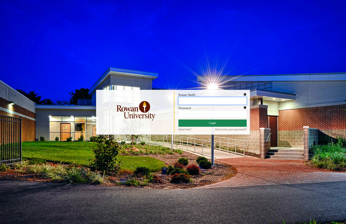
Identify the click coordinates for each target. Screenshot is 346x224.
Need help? (184, 129)
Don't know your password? (231, 129)
